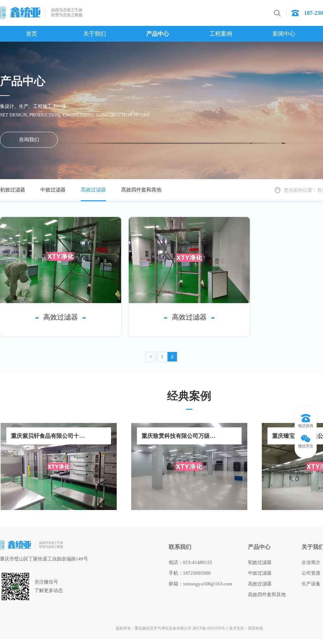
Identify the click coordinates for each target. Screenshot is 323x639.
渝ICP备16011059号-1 (210, 628)
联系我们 (180, 547)
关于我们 (94, 34)
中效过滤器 (53, 189)
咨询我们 (29, 139)
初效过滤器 (12, 189)
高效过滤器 (93, 189)
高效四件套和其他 (141, 189)
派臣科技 (255, 628)
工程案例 (220, 34)
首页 (31, 34)
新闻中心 (284, 34)
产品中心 (157, 34)
